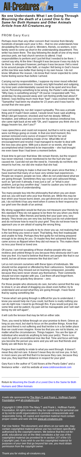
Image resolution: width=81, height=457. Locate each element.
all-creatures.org (30, 400)
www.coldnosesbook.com (57, 367)
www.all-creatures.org (50, 419)
